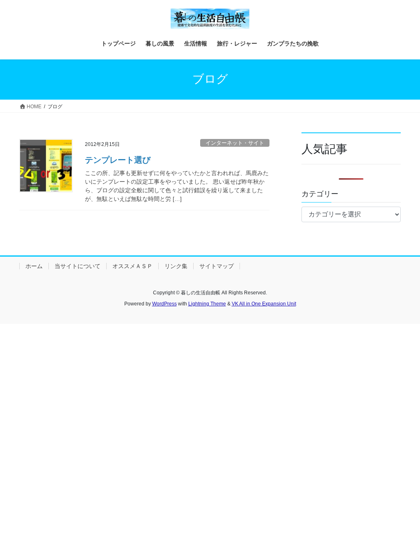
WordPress (164, 304)
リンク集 (175, 266)
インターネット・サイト (234, 143)
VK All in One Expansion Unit (264, 304)
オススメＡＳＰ (132, 266)
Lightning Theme (207, 304)
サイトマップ (216, 266)
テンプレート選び (118, 159)
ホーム (34, 266)
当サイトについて (77, 266)
